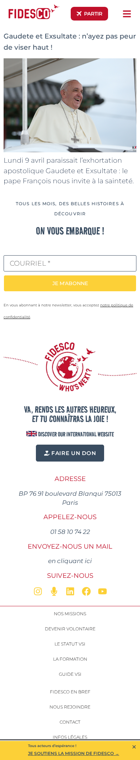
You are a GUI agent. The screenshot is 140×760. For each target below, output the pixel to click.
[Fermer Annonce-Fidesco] (134, 747)
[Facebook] (86, 591)
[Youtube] (102, 591)
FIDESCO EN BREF (70, 691)
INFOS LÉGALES (70, 737)
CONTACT (70, 722)
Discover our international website (75, 434)
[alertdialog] (70, 750)
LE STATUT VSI (70, 644)
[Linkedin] (70, 591)
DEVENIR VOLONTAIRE (70, 628)
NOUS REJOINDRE (70, 707)
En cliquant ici (70, 561)
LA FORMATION (70, 659)
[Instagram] (37, 591)
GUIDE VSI (70, 674)
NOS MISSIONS (70, 613)
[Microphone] (53, 591)
